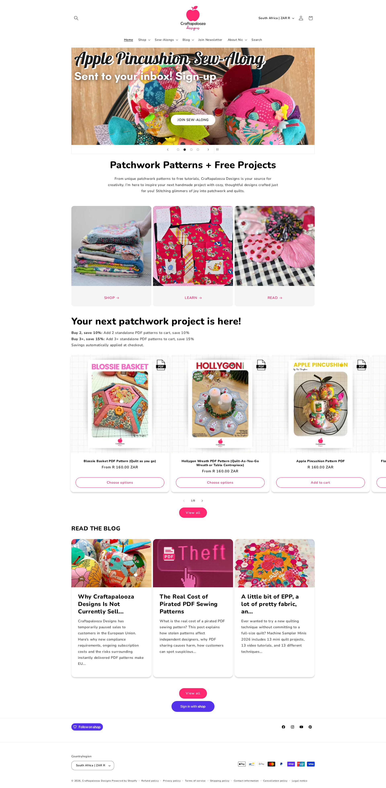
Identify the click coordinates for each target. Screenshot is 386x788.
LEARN (191, 297)
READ (273, 297)
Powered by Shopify (124, 780)
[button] (76, 18)
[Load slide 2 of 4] (184, 149)
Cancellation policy (275, 780)
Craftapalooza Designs (96, 780)
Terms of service (195, 780)
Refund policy (150, 780)
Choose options (120, 482)
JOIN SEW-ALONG (192, 120)
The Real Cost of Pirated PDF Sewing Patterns (189, 604)
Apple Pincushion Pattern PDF (320, 461)
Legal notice (300, 780)
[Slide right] (202, 500)
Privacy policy (172, 780)
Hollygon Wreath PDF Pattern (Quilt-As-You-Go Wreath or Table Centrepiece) (220, 463)
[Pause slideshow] (218, 149)
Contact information (246, 780)
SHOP (109, 297)
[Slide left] (183, 500)
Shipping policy (220, 780)
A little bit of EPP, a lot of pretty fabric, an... (270, 604)
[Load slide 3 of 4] (191, 149)
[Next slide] (208, 149)
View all (193, 512)
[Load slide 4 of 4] (198, 149)
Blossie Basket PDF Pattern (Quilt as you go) (120, 461)
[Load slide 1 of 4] (178, 149)
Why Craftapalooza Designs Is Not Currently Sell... (106, 604)
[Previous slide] (167, 149)
